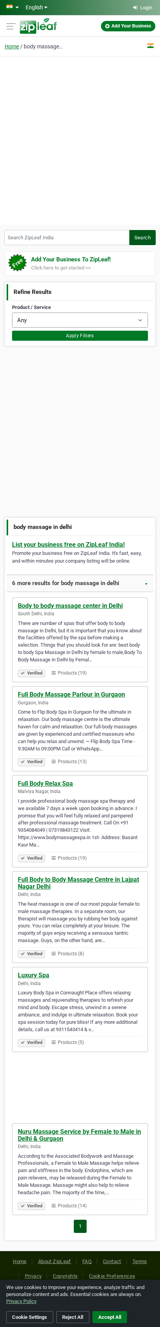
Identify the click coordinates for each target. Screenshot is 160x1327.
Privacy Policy (21, 1301)
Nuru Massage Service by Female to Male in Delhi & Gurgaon (79, 1135)
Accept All (109, 1317)
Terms (139, 1261)
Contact (112, 1261)
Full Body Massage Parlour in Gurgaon (71, 694)
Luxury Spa (33, 975)
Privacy (33, 1276)
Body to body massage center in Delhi (70, 605)
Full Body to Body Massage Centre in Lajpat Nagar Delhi (78, 883)
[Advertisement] (80, 139)
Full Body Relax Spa (45, 783)
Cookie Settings (29, 1317)
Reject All (72, 1317)
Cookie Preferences (112, 1276)
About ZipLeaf (54, 1261)
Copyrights (65, 1276)
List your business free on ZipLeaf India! (68, 544)
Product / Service (31, 307)
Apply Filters (80, 335)
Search (142, 237)
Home (12, 46)
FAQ (87, 1261)
